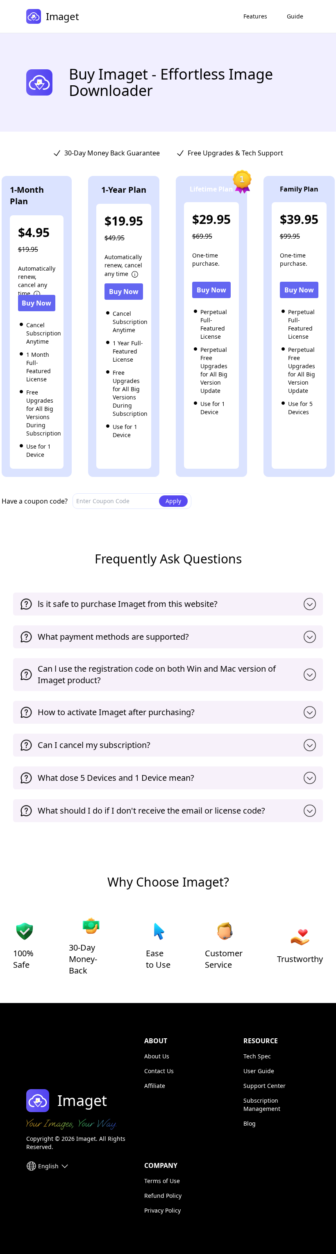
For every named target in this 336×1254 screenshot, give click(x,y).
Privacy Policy (162, 1210)
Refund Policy (163, 1195)
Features (255, 16)
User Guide (258, 1071)
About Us (156, 1056)
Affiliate (154, 1086)
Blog (249, 1123)
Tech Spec (257, 1056)
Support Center (264, 1086)
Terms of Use (162, 1181)
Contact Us (159, 1071)
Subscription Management (261, 1105)
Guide (295, 16)
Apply (173, 501)
